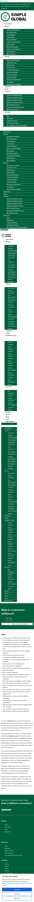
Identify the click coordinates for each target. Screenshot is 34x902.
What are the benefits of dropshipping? (12, 666)
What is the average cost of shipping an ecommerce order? (17, 681)
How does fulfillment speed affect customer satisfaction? (16, 640)
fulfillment (11, 721)
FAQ (8, 624)
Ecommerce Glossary (12, 123)
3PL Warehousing (12, 32)
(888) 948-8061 (10, 421)
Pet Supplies (10, 82)
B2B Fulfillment (11, 51)
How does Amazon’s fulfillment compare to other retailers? (17, 638)
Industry (7, 56)
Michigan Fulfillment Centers (15, 102)
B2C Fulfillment (11, 54)
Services (7, 26)
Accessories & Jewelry (13, 60)
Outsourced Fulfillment (13, 30)
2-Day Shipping (11, 35)
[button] (17, 128)
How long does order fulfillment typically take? (14, 657)
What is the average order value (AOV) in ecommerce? (16, 683)
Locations (7, 91)
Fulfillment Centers (9, 520)
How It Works (8, 23)
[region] (17, 888)
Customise (17, 894)
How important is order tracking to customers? (14, 655)
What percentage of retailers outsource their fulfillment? (16, 711)
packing (30, 738)
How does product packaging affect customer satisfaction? (17, 644)
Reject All (17, 898)
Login (7, 419)
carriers (25, 760)
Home (2, 624)
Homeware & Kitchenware (14, 79)
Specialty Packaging (12, 47)
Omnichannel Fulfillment (13, 49)
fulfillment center (13, 736)
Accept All (17, 889)
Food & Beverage (11, 77)
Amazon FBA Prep (12, 39)
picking (23, 738)
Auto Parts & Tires (12, 62)
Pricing (6, 89)
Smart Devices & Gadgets (14, 84)
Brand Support (11, 44)
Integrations (8, 86)
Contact (8, 414)
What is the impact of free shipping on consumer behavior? (17, 689)
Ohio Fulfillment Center (13, 105)
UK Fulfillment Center (13, 109)
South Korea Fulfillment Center (15, 107)
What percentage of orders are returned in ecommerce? (16, 709)
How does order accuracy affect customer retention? (15, 642)
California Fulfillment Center (14, 97)
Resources (8, 112)
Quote (7, 417)
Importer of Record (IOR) (13, 42)
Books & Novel (11, 67)
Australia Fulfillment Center (14, 95)
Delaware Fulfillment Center (14, 100)
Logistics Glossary (12, 120)
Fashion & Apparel (12, 74)
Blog (8, 116)
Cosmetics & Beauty (12, 72)
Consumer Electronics (13, 70)
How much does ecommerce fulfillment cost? (13, 663)
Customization (11, 37)
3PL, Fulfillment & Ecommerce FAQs (17, 125)
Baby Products (11, 65)
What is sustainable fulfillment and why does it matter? (16, 674)
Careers (8, 412)
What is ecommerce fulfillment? (10, 672)
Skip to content (4, 1)
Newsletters (10, 118)
